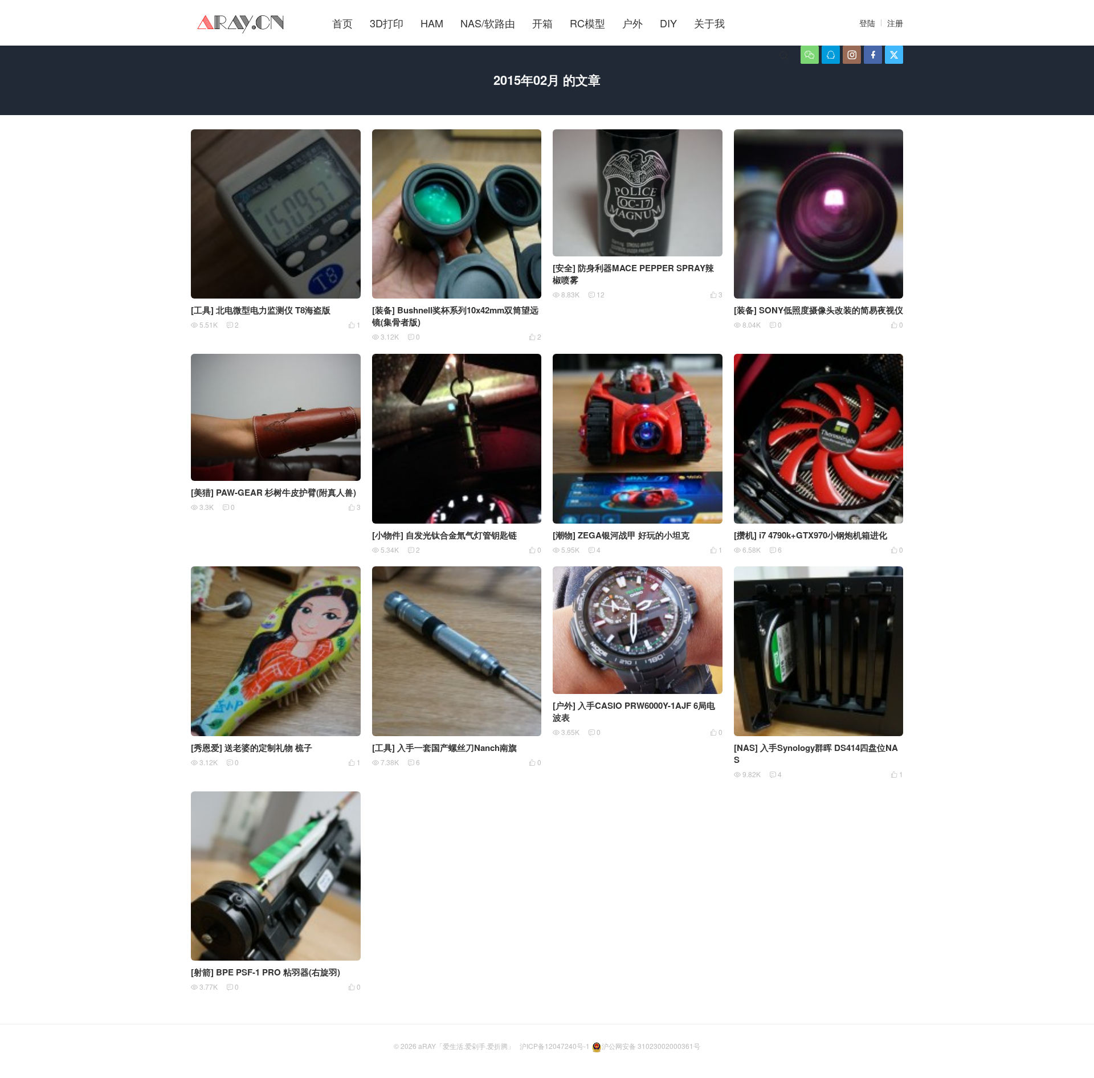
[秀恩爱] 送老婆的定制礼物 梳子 (251, 747)
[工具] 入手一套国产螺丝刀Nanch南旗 (444, 747)
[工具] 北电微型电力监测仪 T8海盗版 (260, 310)
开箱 (542, 22)
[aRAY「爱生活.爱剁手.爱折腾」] (241, 22)
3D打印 (386, 22)
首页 (342, 22)
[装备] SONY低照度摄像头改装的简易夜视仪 (818, 310)
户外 (632, 22)
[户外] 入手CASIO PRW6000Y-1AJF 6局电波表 (634, 711)
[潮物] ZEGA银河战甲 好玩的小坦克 (621, 535)
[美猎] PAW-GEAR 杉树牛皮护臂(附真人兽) (273, 492)
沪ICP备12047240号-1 (555, 1046)
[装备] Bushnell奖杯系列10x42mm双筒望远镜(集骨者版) (455, 316)
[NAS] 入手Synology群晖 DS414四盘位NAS (816, 753)
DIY (668, 22)
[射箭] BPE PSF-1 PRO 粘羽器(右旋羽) (265, 972)
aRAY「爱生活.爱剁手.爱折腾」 (466, 1046)
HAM (432, 22)
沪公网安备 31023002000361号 (651, 1046)
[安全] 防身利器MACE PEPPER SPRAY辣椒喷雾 (633, 274)
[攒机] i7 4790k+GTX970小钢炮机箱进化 (810, 535)
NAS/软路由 (487, 22)
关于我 (709, 22)
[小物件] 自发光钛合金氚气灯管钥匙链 (444, 535)
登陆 (867, 22)
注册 (895, 22)
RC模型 (587, 22)
